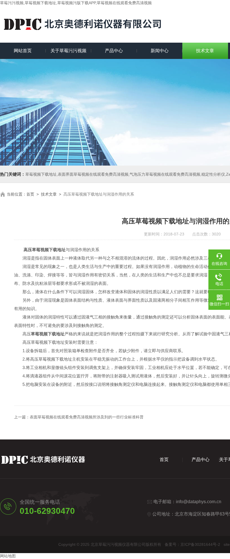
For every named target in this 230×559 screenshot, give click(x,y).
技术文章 (205, 50)
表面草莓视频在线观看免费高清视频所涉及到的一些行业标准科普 (87, 417)
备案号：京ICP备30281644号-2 (192, 544)
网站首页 (23, 50)
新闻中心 (160, 50)
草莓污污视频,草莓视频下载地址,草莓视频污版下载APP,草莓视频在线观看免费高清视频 (76, 3)
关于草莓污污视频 (68, 50)
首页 (30, 194)
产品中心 (114, 50)
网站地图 (8, 556)
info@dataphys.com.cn (198, 501)
